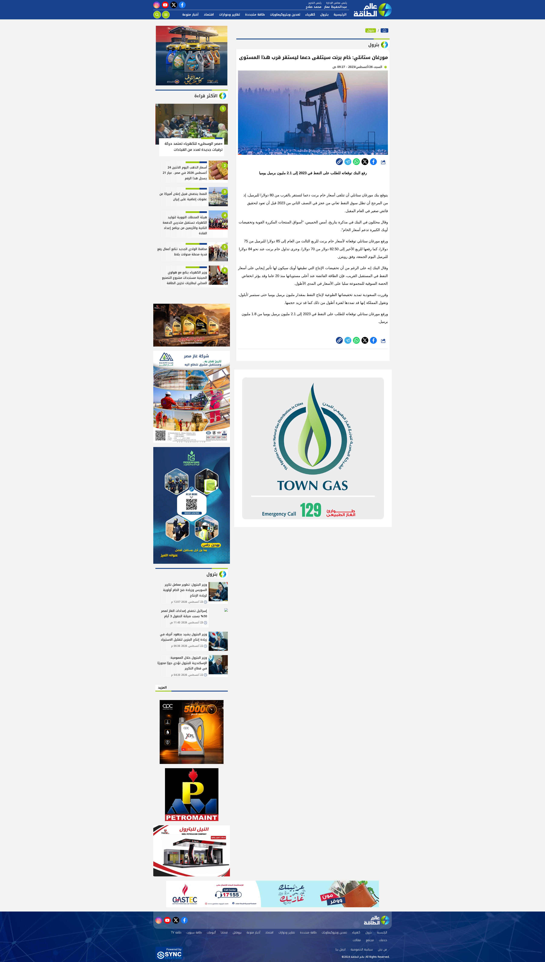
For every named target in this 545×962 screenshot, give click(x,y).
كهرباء (310, 14)
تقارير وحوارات (229, 14)
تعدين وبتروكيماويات (285, 14)
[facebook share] (373, 161)
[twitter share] (364, 161)
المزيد (162, 687)
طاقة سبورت (194, 932)
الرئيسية (340, 14)
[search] (157, 15)
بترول (324, 14)
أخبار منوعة (190, 14)
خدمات (383, 940)
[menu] (166, 15)
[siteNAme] (370, 9)
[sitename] (377, 920)
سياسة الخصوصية (362, 949)
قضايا (224, 932)
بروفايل (237, 932)
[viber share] (347, 161)
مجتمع (370, 940)
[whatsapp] (339, 161)
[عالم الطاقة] (384, 30)
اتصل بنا (341, 949)
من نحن (382, 949)
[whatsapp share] (356, 161)
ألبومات (211, 932)
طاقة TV (176, 932)
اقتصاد (209, 14)
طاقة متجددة (255, 14)
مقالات (357, 940)
